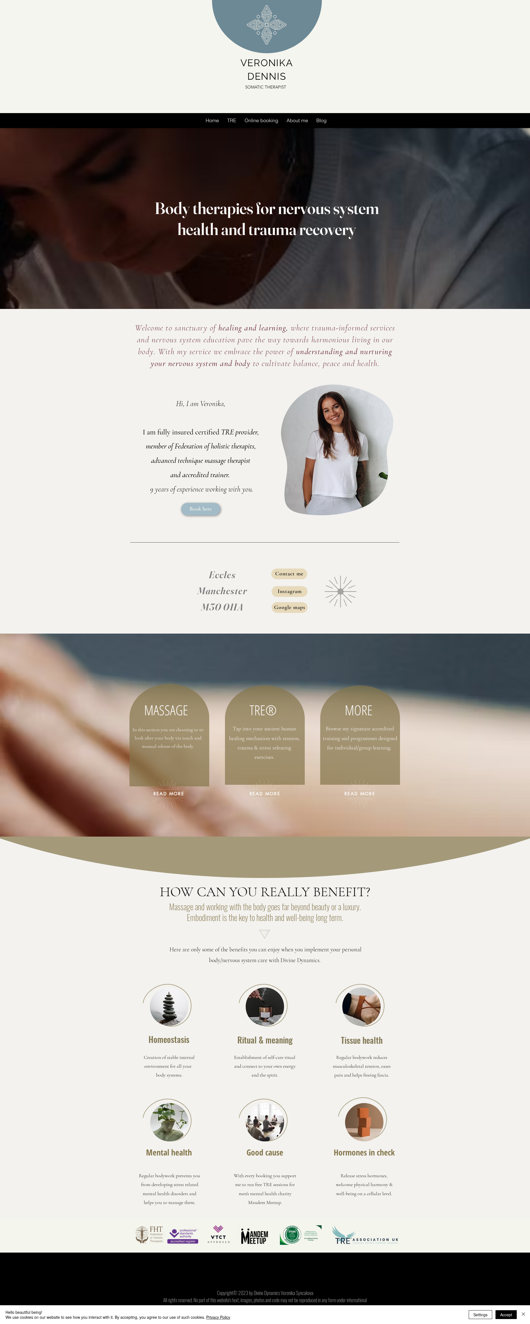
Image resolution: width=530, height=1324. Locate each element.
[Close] (523, 1315)
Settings (480, 1314)
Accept (506, 1314)
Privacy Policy (218, 1317)
